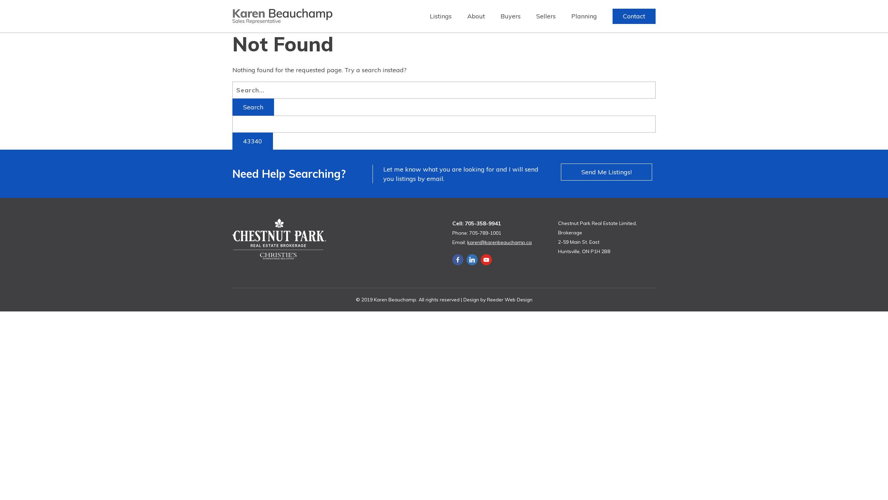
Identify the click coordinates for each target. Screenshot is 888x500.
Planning (584, 16)
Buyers (511, 16)
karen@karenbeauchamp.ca (499, 242)
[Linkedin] (472, 259)
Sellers (546, 16)
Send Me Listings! (606, 172)
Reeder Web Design (509, 300)
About (476, 16)
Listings (441, 16)
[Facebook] (457, 259)
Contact (634, 16)
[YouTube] (486, 259)
